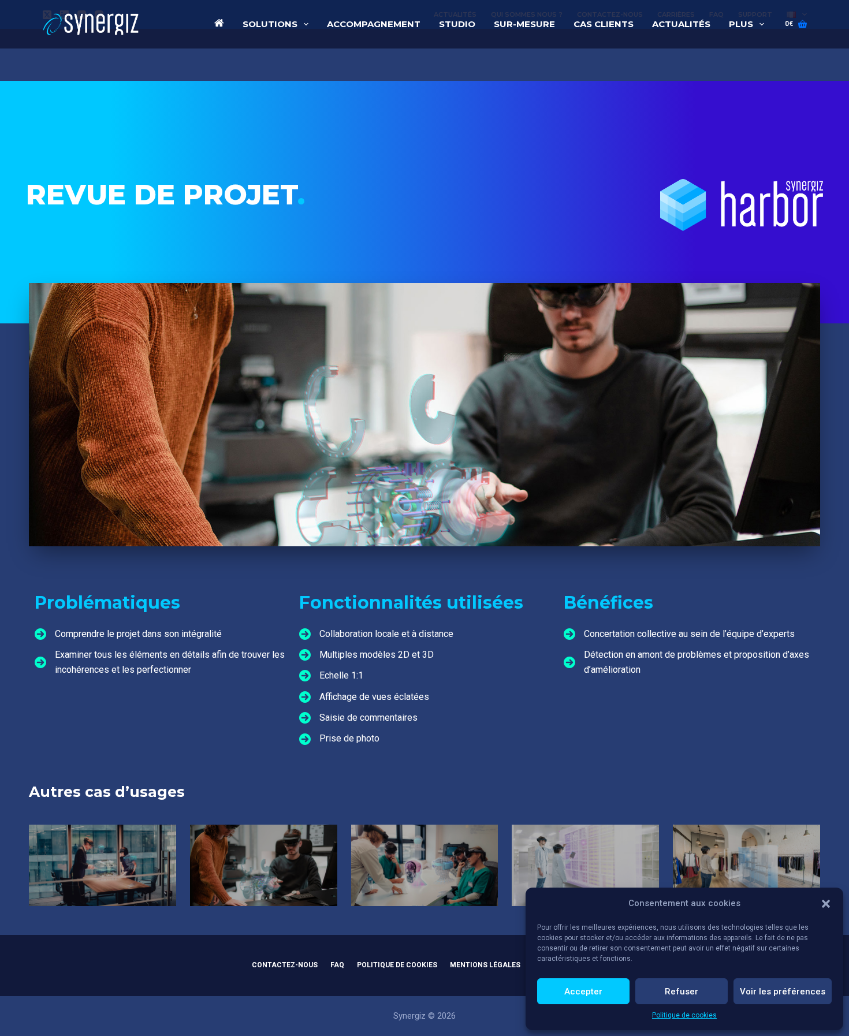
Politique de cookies (684, 1015)
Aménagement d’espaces (586, 878)
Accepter (583, 991)
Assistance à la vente (746, 878)
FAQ (337, 965)
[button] (826, 904)
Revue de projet (264, 878)
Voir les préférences (782, 991)
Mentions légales (485, 965)
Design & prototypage (102, 878)
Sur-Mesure (524, 23)
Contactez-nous (285, 965)
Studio (457, 23)
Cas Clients (604, 23)
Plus (741, 23)
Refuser (681, 991)
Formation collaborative (424, 878)
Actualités (681, 23)
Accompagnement (373, 23)
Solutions (270, 23)
